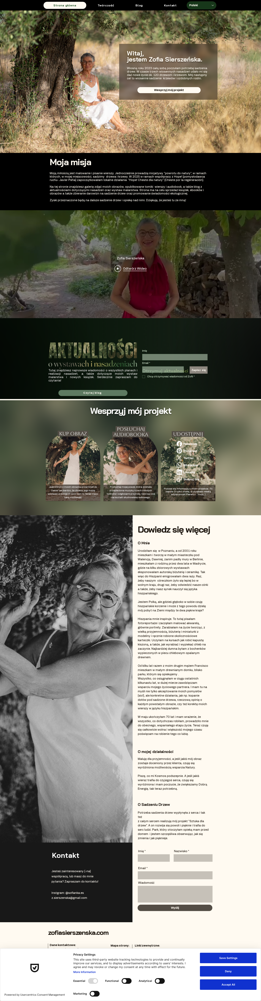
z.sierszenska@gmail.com (69, 897)
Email (146, 363)
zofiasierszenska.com (78, 932)
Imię (144, 351)
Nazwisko (180, 851)
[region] (76, 462)
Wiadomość (146, 882)
